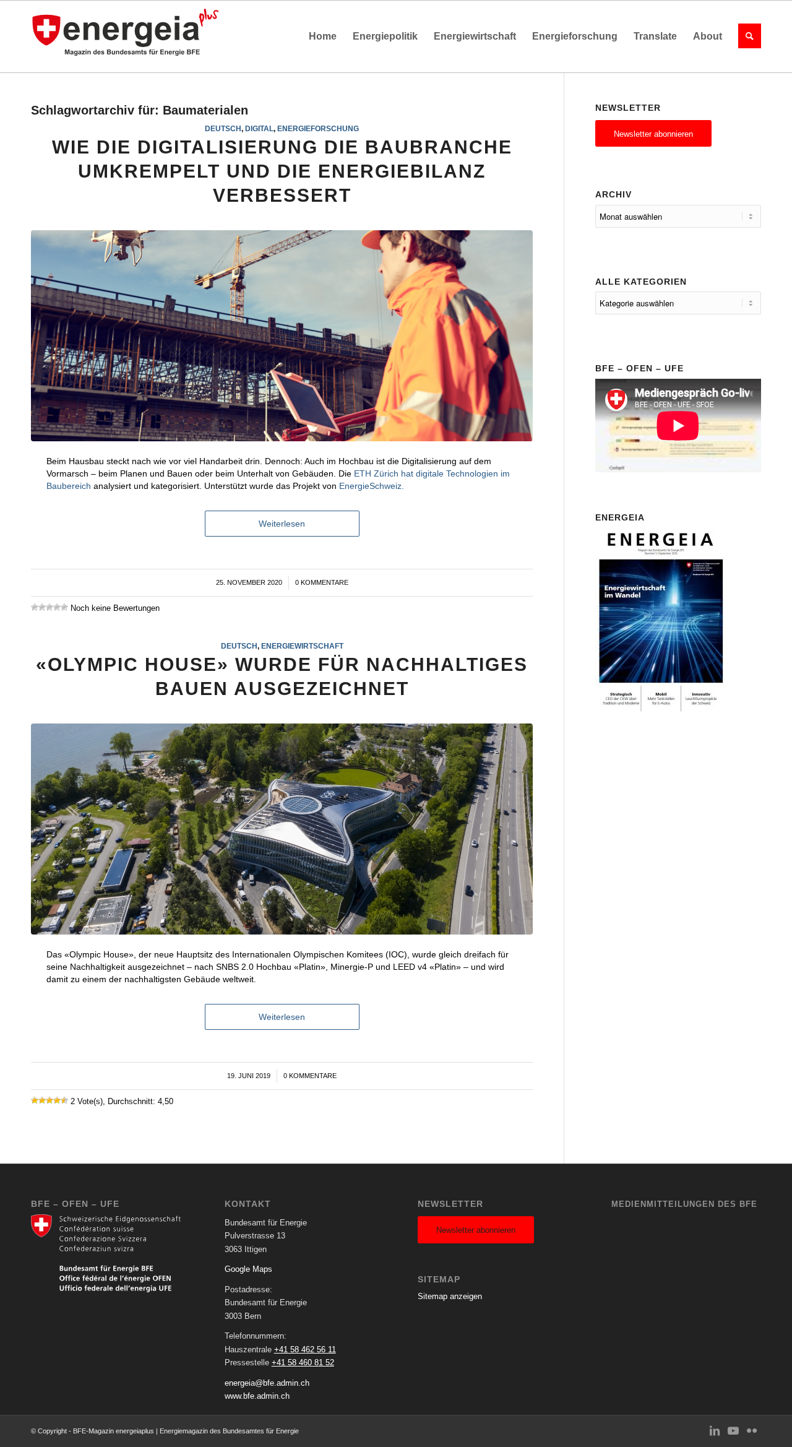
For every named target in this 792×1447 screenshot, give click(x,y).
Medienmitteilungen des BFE (684, 1204)
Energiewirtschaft (302, 646)
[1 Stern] (34, 607)
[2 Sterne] (42, 607)
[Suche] (745, 36)
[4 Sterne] (57, 607)
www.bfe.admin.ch (257, 1396)
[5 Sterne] (64, 607)
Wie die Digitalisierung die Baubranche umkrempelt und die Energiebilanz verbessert (282, 171)
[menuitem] (323, 36)
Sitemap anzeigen (450, 1296)
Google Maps (248, 1269)
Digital (259, 128)
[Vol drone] (282, 829)
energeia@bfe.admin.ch (267, 1383)
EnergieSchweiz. (371, 486)
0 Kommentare (321, 582)
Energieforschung (318, 128)
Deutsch (223, 128)
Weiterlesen (282, 524)
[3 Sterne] (49, 607)
